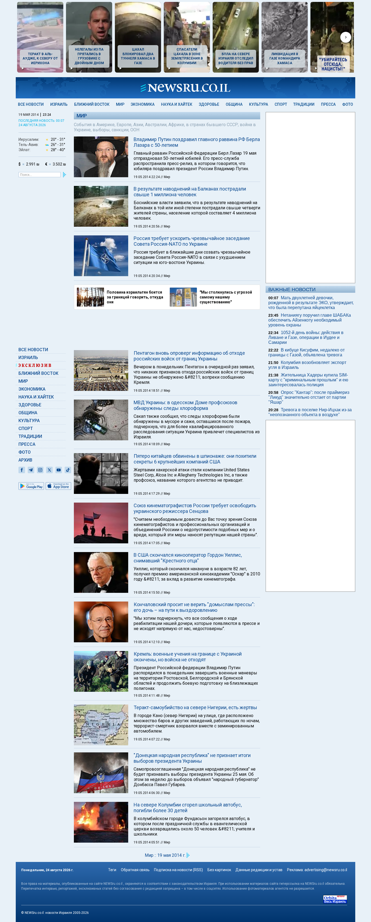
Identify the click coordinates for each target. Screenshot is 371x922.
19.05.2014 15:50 (147, 592)
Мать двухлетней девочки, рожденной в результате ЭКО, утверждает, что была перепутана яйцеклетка (311, 302)
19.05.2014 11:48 (147, 695)
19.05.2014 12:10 (147, 642)
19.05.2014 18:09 (147, 444)
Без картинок (219, 870)
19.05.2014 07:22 (147, 739)
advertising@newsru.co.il (325, 870)
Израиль (59, 104)
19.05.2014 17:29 (147, 494)
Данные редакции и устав (258, 870)
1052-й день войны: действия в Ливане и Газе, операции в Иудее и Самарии (306, 337)
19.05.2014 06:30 (147, 793)
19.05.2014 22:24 (147, 177)
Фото (347, 104)
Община (234, 104)
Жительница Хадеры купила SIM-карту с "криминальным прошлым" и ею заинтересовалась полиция (308, 380)
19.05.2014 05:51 (147, 842)
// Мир (165, 177)
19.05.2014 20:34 (147, 276)
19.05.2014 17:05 (147, 543)
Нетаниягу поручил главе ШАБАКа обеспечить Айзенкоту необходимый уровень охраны (309, 320)
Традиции (304, 104)
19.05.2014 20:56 (147, 226)
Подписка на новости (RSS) (178, 870)
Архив (25, 460)
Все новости (31, 104)
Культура (258, 104)
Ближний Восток (91, 104)
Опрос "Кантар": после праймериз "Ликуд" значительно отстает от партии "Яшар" (308, 397)
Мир (120, 104)
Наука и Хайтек (176, 104)
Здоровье (209, 104)
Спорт (281, 104)
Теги (112, 870)
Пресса (328, 104)
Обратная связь (135, 870)
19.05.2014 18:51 (147, 391)
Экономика (143, 104)
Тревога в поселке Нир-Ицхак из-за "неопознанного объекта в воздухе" (310, 412)
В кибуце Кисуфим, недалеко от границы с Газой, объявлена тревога (306, 352)
